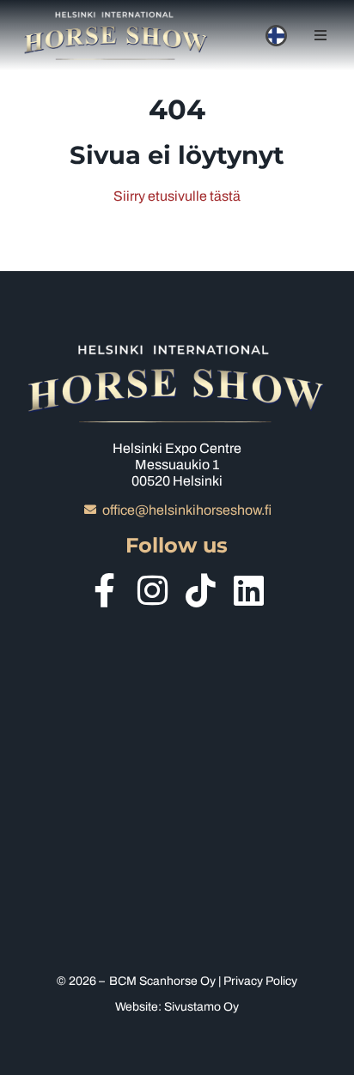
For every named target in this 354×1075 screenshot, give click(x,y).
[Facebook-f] (105, 590)
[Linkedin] (249, 590)
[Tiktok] (201, 590)
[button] (320, 35)
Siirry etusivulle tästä (177, 196)
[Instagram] (153, 590)
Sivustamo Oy (201, 1006)
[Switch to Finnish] (276, 35)
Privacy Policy (260, 981)
